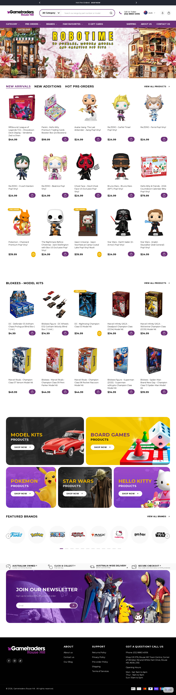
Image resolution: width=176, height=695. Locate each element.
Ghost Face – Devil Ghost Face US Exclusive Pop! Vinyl (86, 189)
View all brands (156, 516)
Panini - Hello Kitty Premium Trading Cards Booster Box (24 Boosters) (54, 130)
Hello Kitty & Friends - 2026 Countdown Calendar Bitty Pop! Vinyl (153, 189)
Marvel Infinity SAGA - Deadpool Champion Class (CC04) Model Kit (120, 326)
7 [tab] (93, 548)
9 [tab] (103, 548)
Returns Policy (99, 652)
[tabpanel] (16, 535)
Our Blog (68, 662)
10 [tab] (109, 548)
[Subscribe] (73, 605)
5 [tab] (82, 548)
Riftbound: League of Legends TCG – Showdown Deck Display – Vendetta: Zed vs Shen (21, 131)
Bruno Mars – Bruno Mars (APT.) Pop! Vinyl (120, 187)
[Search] (111, 13)
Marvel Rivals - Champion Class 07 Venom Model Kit (21, 381)
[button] (13, 24)
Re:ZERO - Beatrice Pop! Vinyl (53, 187)
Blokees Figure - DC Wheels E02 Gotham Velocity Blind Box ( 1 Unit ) (55, 326)
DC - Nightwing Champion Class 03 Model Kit (86, 325)
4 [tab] (77, 548)
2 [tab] (66, 548)
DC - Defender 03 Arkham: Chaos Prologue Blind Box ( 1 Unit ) (22, 326)
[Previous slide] (6, 53)
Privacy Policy (98, 657)
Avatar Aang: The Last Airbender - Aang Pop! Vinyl (87, 128)
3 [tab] (72, 548)
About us (68, 652)
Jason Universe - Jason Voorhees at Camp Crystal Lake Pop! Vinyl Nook (86, 245)
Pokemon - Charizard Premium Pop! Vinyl (19, 243)
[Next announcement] (136, 2)
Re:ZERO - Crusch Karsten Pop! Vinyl (21, 187)
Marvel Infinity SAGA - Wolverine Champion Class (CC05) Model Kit (153, 326)
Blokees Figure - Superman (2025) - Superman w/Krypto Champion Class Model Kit (121, 384)
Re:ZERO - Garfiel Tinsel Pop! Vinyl (119, 128)
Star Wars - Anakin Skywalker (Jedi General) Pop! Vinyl (152, 245)
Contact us (69, 657)
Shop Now (95, 3)
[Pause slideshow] (173, 53)
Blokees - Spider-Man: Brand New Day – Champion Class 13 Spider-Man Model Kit (153, 384)
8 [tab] (98, 548)
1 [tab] (61, 548)
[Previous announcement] (39, 2)
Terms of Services (100, 671)
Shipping (96, 666)
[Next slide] (169, 53)
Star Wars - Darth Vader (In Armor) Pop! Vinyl (120, 243)
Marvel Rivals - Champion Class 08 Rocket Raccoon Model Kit (86, 382)
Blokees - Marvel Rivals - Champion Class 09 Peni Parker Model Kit (53, 382)
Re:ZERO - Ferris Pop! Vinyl (153, 127)
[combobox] (88, 13)
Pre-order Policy (100, 662)
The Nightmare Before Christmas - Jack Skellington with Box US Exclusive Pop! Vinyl (55, 246)
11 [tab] (114, 548)
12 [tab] (119, 548)
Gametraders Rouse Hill (24, 689)
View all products (155, 87)
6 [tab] (87, 548)
